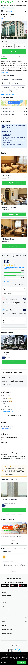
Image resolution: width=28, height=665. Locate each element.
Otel (3, 606)
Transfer (4, 617)
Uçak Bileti (4, 602)
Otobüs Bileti (5, 610)
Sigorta (4, 625)
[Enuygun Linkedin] (17, 579)
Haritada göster (15, 102)
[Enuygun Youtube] (20, 579)
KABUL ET (21, 662)
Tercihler (3, 662)
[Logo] (7, 2)
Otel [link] (4, 5)
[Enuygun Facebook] (8, 579)
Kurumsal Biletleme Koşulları (14, 645)
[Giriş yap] (22, 2)
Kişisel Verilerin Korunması (9, 644)
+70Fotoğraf (7, 36)
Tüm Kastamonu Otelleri (8, 8)
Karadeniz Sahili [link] (19, 5)
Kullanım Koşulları (20, 644)
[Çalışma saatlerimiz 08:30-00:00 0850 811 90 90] (19, 1)
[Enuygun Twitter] (14, 579)
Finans (3, 621)
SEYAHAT (5, 134)
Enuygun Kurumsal (7, 629)
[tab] (4, 57)
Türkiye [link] (7, 5)
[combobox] (8, 46)
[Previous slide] (3, 165)
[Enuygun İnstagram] (11, 579)
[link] (1, 5)
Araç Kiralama (5, 614)
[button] (14, 30)
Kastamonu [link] (12, 5)
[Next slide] (25, 165)
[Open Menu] (26, 2)
